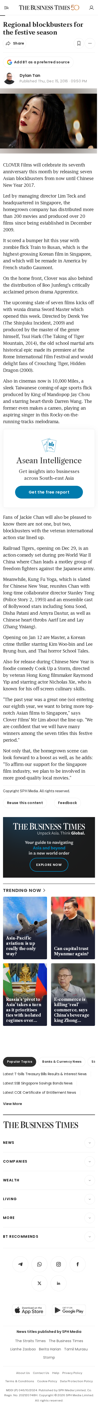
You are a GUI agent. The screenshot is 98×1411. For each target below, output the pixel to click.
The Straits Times (30, 1340)
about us (23, 1373)
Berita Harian (50, 1349)
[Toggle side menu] (6, 8)
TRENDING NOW (22, 890)
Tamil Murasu (76, 1349)
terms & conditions (19, 1381)
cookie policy (47, 1381)
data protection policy (76, 1381)
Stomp (49, 1357)
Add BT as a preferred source (42, 62)
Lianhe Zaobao (23, 1349)
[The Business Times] (44, 7)
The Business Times (66, 1340)
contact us (41, 1373)
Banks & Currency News (61, 1061)
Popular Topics (19, 1061)
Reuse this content (25, 802)
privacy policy (72, 1373)
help (55, 1373)
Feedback (67, 802)
